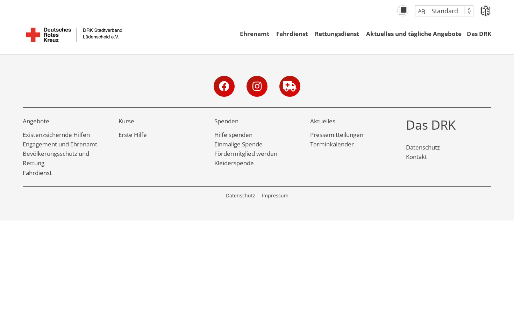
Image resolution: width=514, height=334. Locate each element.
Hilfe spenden (233, 135)
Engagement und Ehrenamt (60, 144)
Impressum (275, 195)
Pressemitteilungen (336, 135)
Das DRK (479, 34)
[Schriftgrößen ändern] (440, 11)
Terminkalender (332, 144)
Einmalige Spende (238, 144)
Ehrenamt (254, 34)
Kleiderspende (234, 163)
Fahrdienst (292, 34)
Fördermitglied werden (245, 154)
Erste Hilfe (133, 135)
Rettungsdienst (337, 34)
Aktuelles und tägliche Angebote (414, 34)
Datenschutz (423, 147)
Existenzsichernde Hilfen (56, 135)
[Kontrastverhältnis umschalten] (402, 10)
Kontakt (416, 157)
